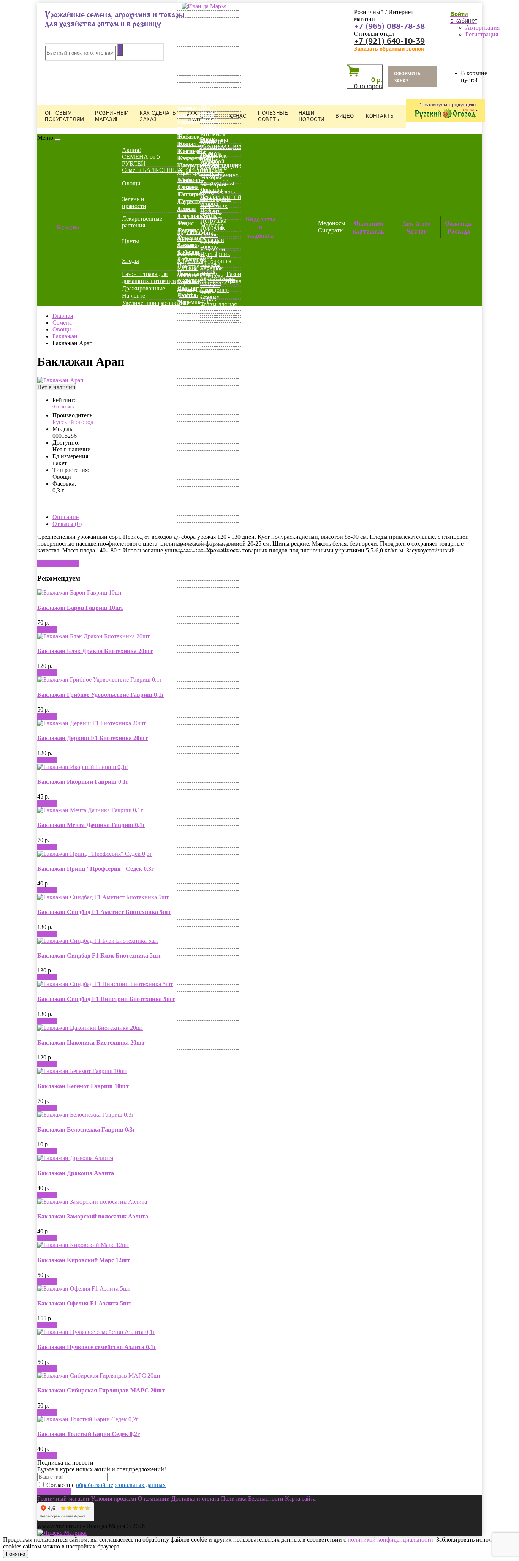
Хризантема (192, 901)
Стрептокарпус (197, 786)
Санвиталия (192, 670)
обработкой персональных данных (121, 1485)
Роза (182, 634)
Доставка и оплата (195, 1498)
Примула (188, 576)
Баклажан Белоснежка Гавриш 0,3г (86, 1129)
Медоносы (331, 223)
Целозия (188, 908)
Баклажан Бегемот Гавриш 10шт (83, 1086)
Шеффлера (191, 959)
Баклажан (65, 336)
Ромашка (188, 641)
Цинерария (191, 930)
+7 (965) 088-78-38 (389, 26)
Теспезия (188, 807)
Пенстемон (191, 540)
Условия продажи (113, 1498)
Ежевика (188, 246)
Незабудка (190, 454)
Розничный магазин (112, 116)
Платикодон (193, 562)
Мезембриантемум (201, 353)
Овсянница (191, 504)
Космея (186, 129)
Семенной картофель (369, 226)
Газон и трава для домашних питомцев (149, 277)
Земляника (191, 253)
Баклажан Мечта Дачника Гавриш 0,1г (91, 825)
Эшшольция (193, 1045)
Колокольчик (193, 107)
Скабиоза (189, 706)
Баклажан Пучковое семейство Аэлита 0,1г (96, 1347)
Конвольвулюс (196, 115)
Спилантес (191, 757)
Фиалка (187, 858)
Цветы (130, 241)
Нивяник (189, 475)
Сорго (185, 750)
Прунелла (190, 598)
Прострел (189, 591)
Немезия (188, 461)
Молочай (189, 418)
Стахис (186, 771)
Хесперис (189, 887)
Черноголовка (195, 944)
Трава (233, 281)
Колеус (186, 100)
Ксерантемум (194, 158)
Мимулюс (190, 389)
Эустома (188, 1016)
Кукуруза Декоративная (208, 165)
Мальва (186, 317)
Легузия (187, 216)
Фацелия (188, 851)
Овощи (131, 183)
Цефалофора (193, 915)
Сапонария (191, 677)
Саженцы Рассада (459, 226)
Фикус (185, 872)
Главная (62, 316)
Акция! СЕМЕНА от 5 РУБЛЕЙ (141, 157)
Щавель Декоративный (207, 966)
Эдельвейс (190, 988)
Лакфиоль (190, 180)
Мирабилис (192, 396)
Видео (344, 116)
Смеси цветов (195, 721)
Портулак (189, 569)
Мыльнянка (192, 432)
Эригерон (190, 1009)
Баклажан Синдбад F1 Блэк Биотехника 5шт (99, 955)
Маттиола (190, 346)
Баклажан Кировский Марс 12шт (83, 1260)
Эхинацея (190, 1031)
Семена (68, 226)
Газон (233, 274)
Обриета (188, 497)
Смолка (187, 735)
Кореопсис (191, 122)
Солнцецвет (193, 742)
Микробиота (193, 382)
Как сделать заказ (158, 116)
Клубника (190, 260)
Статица (188, 764)
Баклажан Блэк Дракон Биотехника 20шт (95, 651)
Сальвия (188, 656)
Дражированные (143, 288)
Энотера (188, 1002)
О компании (154, 1498)
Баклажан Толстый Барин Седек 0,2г (88, 1434)
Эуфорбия (190, 1024)
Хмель (185, 894)
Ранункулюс (193, 605)
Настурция (191, 447)
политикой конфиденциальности (390, 1539)
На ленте (133, 295)
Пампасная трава (199, 519)
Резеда (185, 620)
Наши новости (311, 116)
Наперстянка (193, 439)
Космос (186, 136)
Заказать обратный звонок (389, 49)
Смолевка (190, 728)
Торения (188, 814)
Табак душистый (199, 793)
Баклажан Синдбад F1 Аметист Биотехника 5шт (104, 912)
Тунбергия (190, 822)
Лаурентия (190, 201)
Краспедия (191, 151)
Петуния (188, 548)
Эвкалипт (190, 980)
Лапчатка (189, 194)
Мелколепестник (199, 374)
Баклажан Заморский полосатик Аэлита (92, 1216)
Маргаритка (192, 331)
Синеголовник (196, 699)
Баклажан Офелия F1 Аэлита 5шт (84, 1303)
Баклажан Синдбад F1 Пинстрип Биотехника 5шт (106, 999)
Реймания (190, 627)
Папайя (186, 526)
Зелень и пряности (134, 202)
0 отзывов (63, 406)
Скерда (186, 713)
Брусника (189, 232)
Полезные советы (273, 116)
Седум (185, 692)
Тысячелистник (197, 836)
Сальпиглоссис (196, 663)
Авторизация (482, 27)
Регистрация (481, 34)
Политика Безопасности (252, 1498)
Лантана (188, 187)
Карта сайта (300, 1498)
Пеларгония (192, 533)
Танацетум (191, 800)
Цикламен (190, 923)
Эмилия (187, 995)
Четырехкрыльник (201, 952)
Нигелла (188, 483)
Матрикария (193, 338)
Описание (65, 517)
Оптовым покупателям (64, 116)
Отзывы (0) (67, 524)
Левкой (186, 208)
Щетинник (191, 973)
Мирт (184, 403)
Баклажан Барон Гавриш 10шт (80, 608)
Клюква (187, 268)
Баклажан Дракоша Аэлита (75, 1173)
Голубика (189, 239)
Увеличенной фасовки (151, 303)
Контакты (380, 116)
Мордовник (192, 425)
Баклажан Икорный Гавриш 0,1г (82, 781)
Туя (181, 829)
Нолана (186, 490)
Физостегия (192, 865)
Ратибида (189, 612)
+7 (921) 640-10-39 (389, 41)
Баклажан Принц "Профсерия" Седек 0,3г (95, 868)
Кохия (185, 143)
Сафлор (187, 685)
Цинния (187, 937)
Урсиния (188, 843)
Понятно (15, 1554)
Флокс (185, 879)
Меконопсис (193, 360)
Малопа (187, 309)
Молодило (190, 410)
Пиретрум (190, 555)
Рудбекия (189, 649)
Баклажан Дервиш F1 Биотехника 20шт (92, 738)
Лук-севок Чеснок (416, 226)
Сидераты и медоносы (260, 226)
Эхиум (186, 1038)
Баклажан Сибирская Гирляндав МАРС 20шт (101, 1390)
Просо (185, 584)
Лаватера (189, 172)
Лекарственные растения (142, 222)
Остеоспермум (196, 511)
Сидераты (331, 230)
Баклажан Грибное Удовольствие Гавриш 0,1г (100, 694)
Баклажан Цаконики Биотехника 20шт (91, 1042)
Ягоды (130, 260)
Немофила (190, 468)
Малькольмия (194, 324)
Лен (182, 223)
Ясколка (187, 1053)
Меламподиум (195, 367)
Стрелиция (191, 778)
